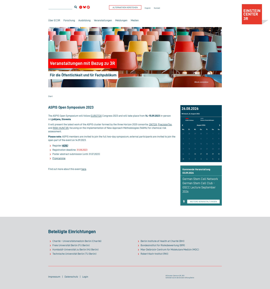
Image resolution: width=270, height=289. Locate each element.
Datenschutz (71, 276)
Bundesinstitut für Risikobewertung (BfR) (163, 245)
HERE (65, 145)
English (148, 8)
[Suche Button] (76, 7)
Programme (58, 158)
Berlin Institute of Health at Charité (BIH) (162, 241)
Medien (135, 20)
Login (85, 276)
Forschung (69, 20)
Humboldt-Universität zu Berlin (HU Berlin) (75, 249)
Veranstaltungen (103, 20)
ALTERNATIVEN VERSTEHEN (125, 7)
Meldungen (121, 20)
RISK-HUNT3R (61, 128)
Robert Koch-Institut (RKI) (154, 253)
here (83, 169)
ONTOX (153, 124)
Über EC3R (54, 20)
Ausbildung (84, 20)
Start (50, 96)
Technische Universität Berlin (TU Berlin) (74, 253)
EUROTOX (96, 115)
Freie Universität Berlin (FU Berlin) (71, 245)
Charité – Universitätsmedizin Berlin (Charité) (76, 241)
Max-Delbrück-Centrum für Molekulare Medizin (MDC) (170, 249)
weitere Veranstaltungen (203, 201)
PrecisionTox (165, 124)
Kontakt (157, 8)
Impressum (54, 276)
